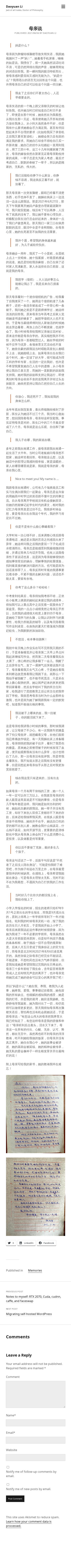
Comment (13, 1377)
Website (11, 1450)
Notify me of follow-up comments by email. (31, 1474)
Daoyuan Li (14, 6)
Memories (35, 1270)
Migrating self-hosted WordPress (29, 1314)
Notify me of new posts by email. (28, 1489)
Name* (11, 1415)
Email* (10, 1433)
